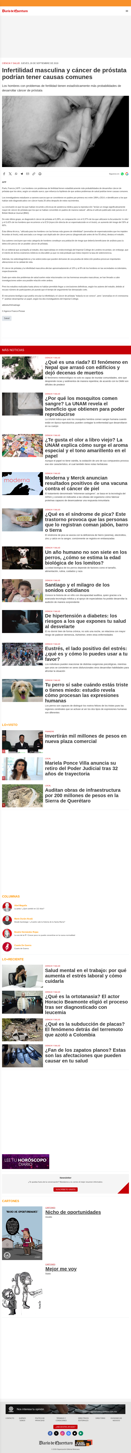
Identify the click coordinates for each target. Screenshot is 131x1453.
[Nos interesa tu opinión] (65, 1409)
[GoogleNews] (68, 1433)
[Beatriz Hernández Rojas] (7, 933)
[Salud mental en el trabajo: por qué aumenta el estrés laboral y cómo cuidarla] (22, 976)
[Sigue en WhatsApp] (122, 174)
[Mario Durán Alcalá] (7, 920)
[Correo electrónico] (28, 174)
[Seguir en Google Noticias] (127, 174)
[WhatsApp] (16, 174)
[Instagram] (62, 1433)
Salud (6, 318)
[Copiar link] (34, 174)
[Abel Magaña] (7, 907)
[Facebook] (4, 174)
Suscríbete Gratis (65, 1189)
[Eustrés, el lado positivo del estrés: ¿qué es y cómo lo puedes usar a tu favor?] (22, 659)
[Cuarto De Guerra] (7, 947)
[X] (10, 174)
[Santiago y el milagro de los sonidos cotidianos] (22, 593)
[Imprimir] (40, 174)
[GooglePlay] (81, 1433)
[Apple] (74, 1433)
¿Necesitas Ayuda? (65, 1427)
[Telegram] (22, 174)
